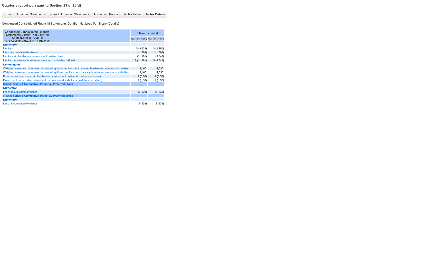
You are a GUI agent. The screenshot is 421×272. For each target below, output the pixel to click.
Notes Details (155, 14)
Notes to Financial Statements (69, 14)
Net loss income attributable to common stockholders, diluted (39, 60)
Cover (8, 14)
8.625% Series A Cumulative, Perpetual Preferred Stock (38, 84)
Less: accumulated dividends (20, 52)
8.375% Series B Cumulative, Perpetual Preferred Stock (38, 95)
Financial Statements (31, 14)
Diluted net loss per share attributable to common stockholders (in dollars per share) (52, 80)
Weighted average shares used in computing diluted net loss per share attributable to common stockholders (66, 72)
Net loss (8, 48)
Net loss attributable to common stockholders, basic (33, 56)
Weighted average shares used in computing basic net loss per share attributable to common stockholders (66, 68)
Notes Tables (133, 14)
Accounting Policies (107, 14)
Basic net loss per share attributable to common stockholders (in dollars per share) (52, 76)
